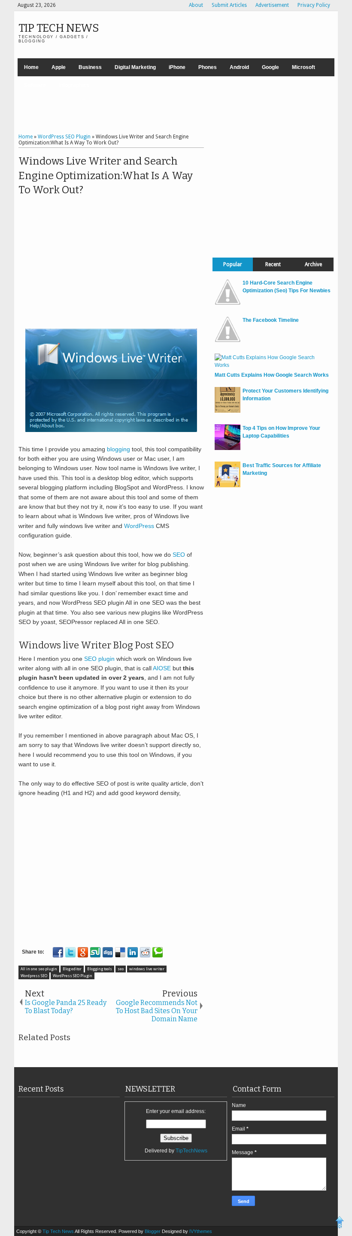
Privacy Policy (313, 5)
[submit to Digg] (108, 952)
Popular (232, 264)
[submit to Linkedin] (132, 952)
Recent (273, 264)
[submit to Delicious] (120, 952)
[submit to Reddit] (145, 952)
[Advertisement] (176, 106)
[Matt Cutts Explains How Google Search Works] (272, 365)
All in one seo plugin (39, 969)
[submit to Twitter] (70, 952)
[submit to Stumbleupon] (95, 952)
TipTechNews (191, 1151)
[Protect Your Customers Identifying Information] (227, 411)
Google (270, 67)
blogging (118, 449)
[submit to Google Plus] (83, 952)
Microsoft (303, 67)
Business (90, 67)
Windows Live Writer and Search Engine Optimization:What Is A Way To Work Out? (105, 175)
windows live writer (146, 969)
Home (31, 67)
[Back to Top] (339, 1223)
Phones (207, 67)
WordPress (139, 525)
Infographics (74, 85)
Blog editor (72, 969)
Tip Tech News (58, 28)
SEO (180, 554)
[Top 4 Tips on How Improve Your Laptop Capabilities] (227, 448)
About (196, 5)
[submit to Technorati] (157, 952)
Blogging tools (99, 969)
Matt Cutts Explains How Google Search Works (272, 375)
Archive (313, 264)
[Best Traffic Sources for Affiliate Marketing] (227, 486)
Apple (59, 67)
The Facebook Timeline (271, 320)
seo (121, 969)
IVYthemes (200, 1231)
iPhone (177, 67)
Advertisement (272, 5)
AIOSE (162, 668)
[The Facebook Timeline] (227, 340)
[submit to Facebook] (58, 952)
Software (35, 85)
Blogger (153, 1231)
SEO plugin (99, 658)
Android (239, 67)
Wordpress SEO (34, 976)
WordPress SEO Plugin (72, 976)
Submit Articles (229, 5)
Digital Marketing (135, 67)
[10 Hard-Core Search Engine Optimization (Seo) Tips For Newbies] (227, 303)
